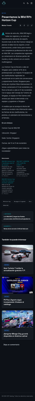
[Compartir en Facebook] (24, 25)
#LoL (30, 201)
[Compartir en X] (20, 25)
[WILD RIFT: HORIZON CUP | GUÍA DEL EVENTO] (24, 168)
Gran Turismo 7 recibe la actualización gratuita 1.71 (14, 269)
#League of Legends (19, 201)
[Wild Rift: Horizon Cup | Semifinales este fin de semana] (9, 168)
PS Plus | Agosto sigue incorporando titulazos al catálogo (14, 302)
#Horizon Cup (7, 201)
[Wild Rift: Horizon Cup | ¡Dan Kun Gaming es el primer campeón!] (9, 186)
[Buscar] (24, 3)
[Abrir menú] (31, 3)
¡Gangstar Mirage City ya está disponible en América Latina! (16, 335)
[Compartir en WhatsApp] (27, 25)
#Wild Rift (5, 205)
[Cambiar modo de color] (27, 3)
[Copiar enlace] (31, 25)
